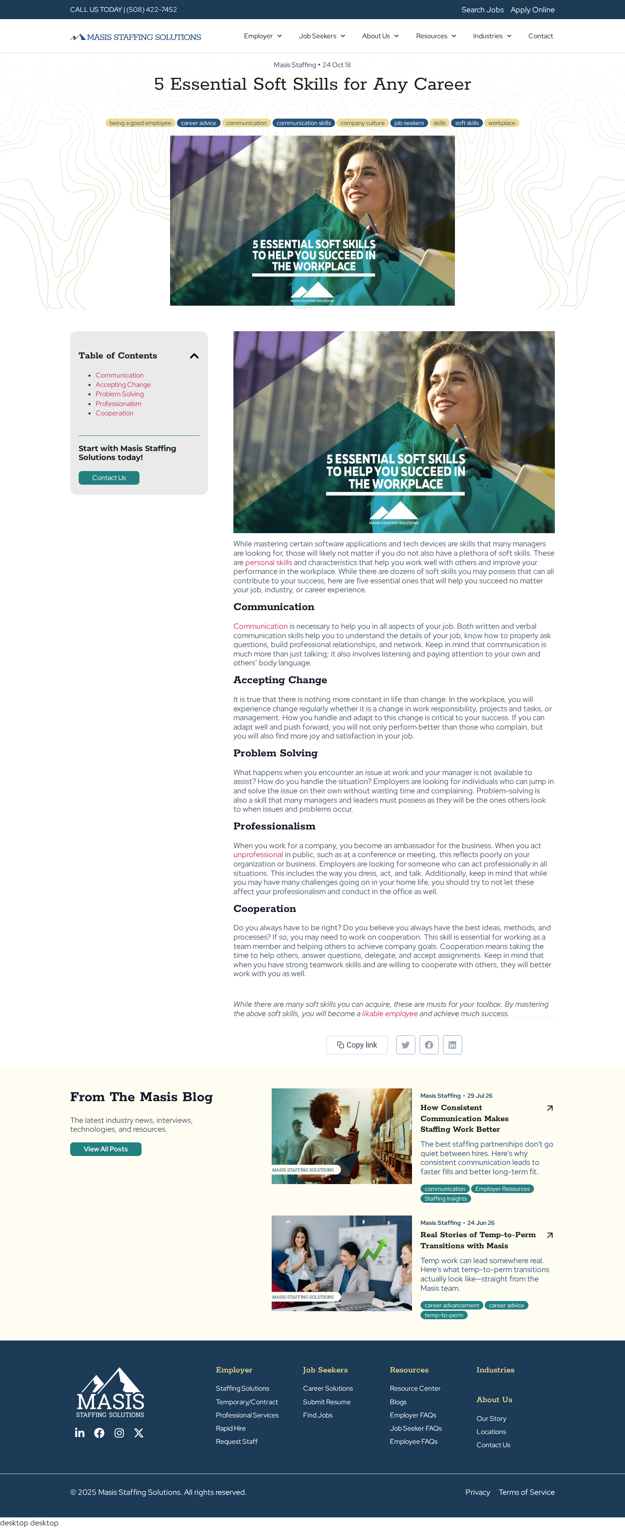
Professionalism (119, 403)
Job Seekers (317, 35)
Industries (488, 35)
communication (246, 123)
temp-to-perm (444, 1315)
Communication (120, 375)
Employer (258, 35)
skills (440, 123)
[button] (194, 356)
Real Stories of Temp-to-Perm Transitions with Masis (478, 1240)
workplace (502, 123)
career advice (198, 123)
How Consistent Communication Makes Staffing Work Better (464, 1118)
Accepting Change (123, 384)
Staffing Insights (446, 1198)
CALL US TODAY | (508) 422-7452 (123, 9)
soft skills (467, 123)
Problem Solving (120, 393)
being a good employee (140, 123)
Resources (431, 35)
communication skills (304, 123)
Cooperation (115, 413)
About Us (376, 35)
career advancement (452, 1305)
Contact (540, 35)
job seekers (409, 123)
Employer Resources (502, 1189)
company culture (363, 123)
